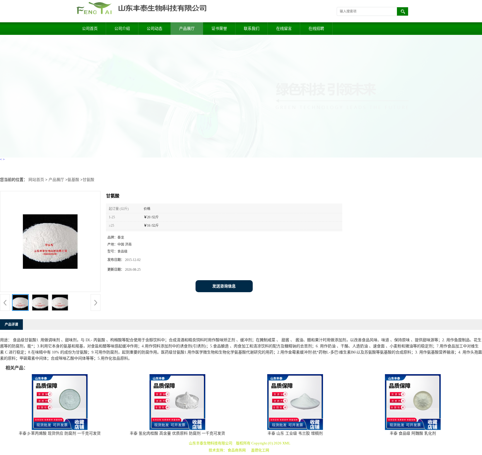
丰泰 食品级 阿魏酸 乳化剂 (413, 433)
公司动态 (154, 28)
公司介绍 (122, 28)
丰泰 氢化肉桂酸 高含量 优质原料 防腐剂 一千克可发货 (177, 433)
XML (286, 443)
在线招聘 (316, 28)
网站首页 (36, 180)
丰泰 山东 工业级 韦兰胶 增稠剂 (295, 433)
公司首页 (90, 28)
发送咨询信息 (224, 286)
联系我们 (251, 28)
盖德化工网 (260, 450)
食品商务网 (237, 450)
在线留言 (284, 28)
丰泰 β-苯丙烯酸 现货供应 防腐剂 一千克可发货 (60, 433)
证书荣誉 (219, 28)
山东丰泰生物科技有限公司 (210, 443)
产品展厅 (187, 28)
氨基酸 (73, 180)
